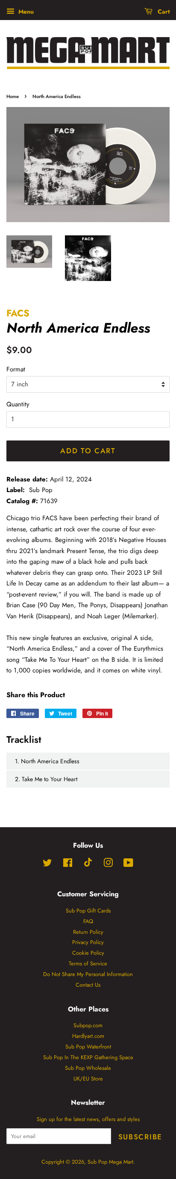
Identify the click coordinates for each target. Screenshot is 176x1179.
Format (15, 369)
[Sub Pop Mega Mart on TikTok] (88, 865)
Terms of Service (88, 963)
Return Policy (88, 932)
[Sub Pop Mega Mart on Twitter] (47, 864)
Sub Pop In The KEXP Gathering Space (88, 1057)
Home (12, 96)
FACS (17, 313)
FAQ (88, 921)
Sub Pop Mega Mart (110, 1162)
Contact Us (88, 985)
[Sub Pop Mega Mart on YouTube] (128, 864)
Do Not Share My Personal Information (88, 974)
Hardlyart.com (88, 1036)
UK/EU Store (88, 1079)
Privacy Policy (88, 942)
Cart (163, 11)
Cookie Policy (88, 953)
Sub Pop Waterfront (88, 1047)
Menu (25, 11)
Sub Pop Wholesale (88, 1068)
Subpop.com (88, 1025)
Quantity (17, 404)
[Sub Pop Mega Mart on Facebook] (68, 864)
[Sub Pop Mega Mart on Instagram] (108, 864)
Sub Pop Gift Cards (88, 911)
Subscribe (140, 1137)
